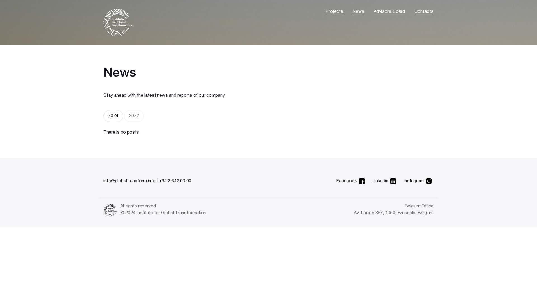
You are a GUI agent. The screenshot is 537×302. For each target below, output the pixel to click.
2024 (113, 116)
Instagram (414, 181)
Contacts (424, 12)
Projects (334, 12)
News (358, 12)
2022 (134, 116)
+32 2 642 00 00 (175, 181)
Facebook (346, 181)
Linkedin (380, 181)
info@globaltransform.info (129, 181)
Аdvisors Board (389, 12)
